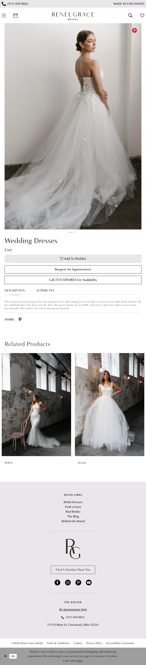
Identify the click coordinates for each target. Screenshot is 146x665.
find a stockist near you (73, 569)
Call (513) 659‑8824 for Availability (73, 280)
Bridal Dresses (73, 502)
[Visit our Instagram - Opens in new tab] (68, 582)
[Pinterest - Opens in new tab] (134, 30)
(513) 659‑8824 (74, 617)
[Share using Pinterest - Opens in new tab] (20, 319)
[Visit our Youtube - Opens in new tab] (89, 582)
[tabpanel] (73, 126)
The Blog (73, 516)
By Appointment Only (73, 609)
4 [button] (75, 232)
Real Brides (73, 512)
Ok (13, 656)
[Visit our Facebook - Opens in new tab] (57, 582)
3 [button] (74, 232)
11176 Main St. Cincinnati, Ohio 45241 (73, 625)
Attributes (45, 290)
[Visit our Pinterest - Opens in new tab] (78, 582)
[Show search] (130, 15)
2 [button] (72, 232)
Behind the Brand (73, 521)
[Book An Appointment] (15, 15)
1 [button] (70, 232)
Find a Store (73, 507)
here (79, 661)
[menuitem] (15, 15)
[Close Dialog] (5, 656)
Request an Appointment (73, 269)
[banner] (73, 15)
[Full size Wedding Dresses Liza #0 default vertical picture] (73, 126)
